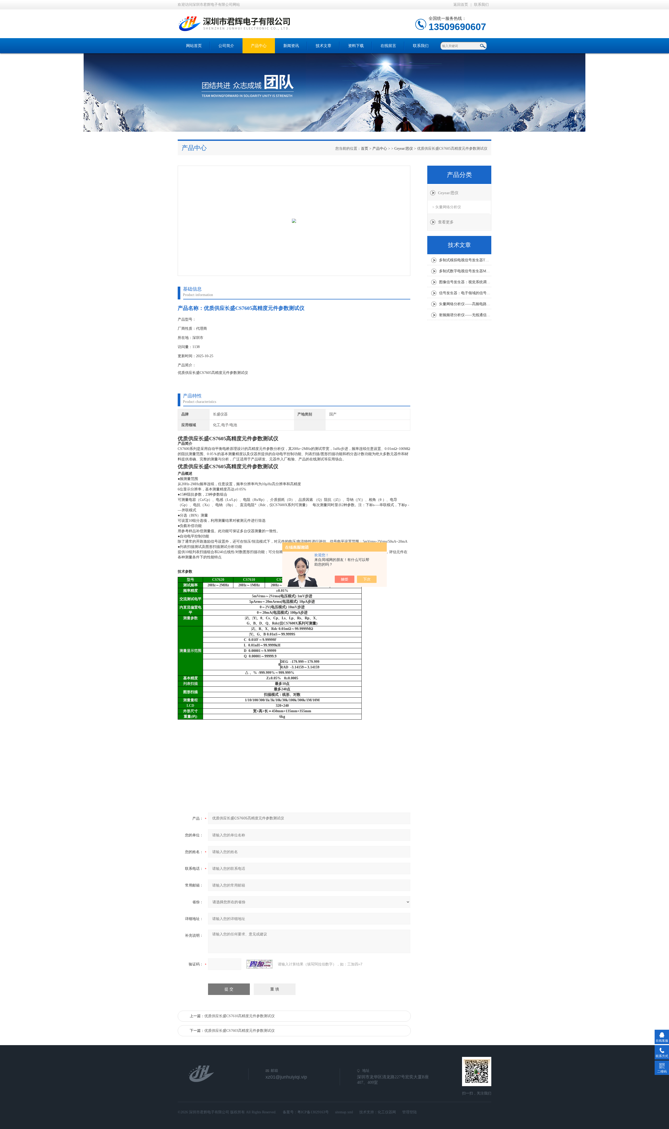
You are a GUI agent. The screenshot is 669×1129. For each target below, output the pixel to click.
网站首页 (194, 46)
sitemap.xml (344, 1112)
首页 (364, 148)
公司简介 (226, 46)
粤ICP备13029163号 (313, 1112)
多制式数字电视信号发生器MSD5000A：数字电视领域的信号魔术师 (465, 271)
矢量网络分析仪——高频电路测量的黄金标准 (465, 304)
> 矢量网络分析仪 (446, 207)
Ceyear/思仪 (403, 148)
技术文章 (323, 46)
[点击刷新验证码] (259, 964)
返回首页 (460, 5)
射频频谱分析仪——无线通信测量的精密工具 (465, 315)
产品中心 (259, 46)
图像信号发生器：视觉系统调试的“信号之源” (465, 282)
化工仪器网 (387, 1112)
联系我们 (481, 5)
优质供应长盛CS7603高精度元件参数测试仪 (239, 1031)
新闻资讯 (291, 46)
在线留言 (388, 46)
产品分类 (459, 174)
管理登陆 (409, 1112)
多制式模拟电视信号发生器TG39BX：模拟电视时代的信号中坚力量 (465, 260)
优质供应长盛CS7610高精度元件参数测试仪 (239, 1016)
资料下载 (356, 46)
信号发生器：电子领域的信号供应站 (465, 293)
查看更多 (446, 222)
